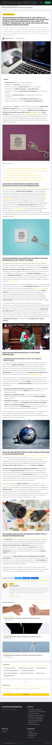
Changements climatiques (10, 668)
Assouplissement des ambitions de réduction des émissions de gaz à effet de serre (26, 171)
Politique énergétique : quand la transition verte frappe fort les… (22, 636)
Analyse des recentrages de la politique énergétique (18, 173)
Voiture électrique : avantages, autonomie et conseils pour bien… (21, 618)
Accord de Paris (13, 281)
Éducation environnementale (11, 673)
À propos (30, 731)
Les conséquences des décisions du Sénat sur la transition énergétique (23, 180)
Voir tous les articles (14, 596)
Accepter (48, 2)
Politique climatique (41, 668)
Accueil (3, 6)
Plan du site (31, 737)
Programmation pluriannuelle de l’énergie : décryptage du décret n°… (23, 655)
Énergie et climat (40, 673)
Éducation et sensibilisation (27, 673)
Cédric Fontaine (8, 619)
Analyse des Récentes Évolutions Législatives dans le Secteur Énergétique (24, 177)
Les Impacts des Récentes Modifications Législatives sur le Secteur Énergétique (25, 168)
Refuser (41, 2)
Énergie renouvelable (12, 6)
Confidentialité (32, 735)
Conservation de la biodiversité (26, 668)
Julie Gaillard (14, 585)
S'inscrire (26, 694)
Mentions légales (32, 733)
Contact (4, 731)
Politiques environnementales (11, 670)
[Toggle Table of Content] (3, 166)
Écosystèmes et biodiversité (27, 670)
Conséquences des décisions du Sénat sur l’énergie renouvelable (23, 175)
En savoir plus (33, 3)
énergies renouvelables (30, 114)
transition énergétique (18, 208)
